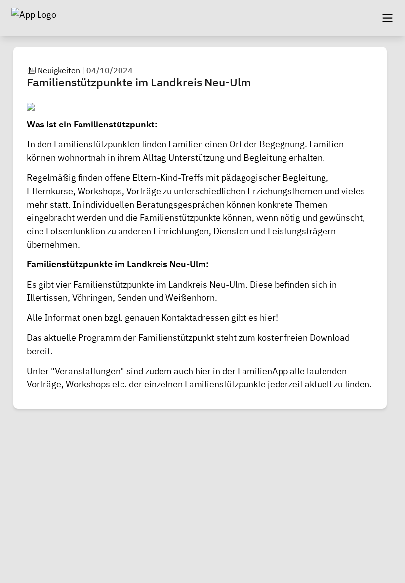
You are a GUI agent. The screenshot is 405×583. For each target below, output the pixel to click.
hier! (268, 317)
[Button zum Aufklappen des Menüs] (387, 18)
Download (330, 337)
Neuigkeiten (59, 70)
